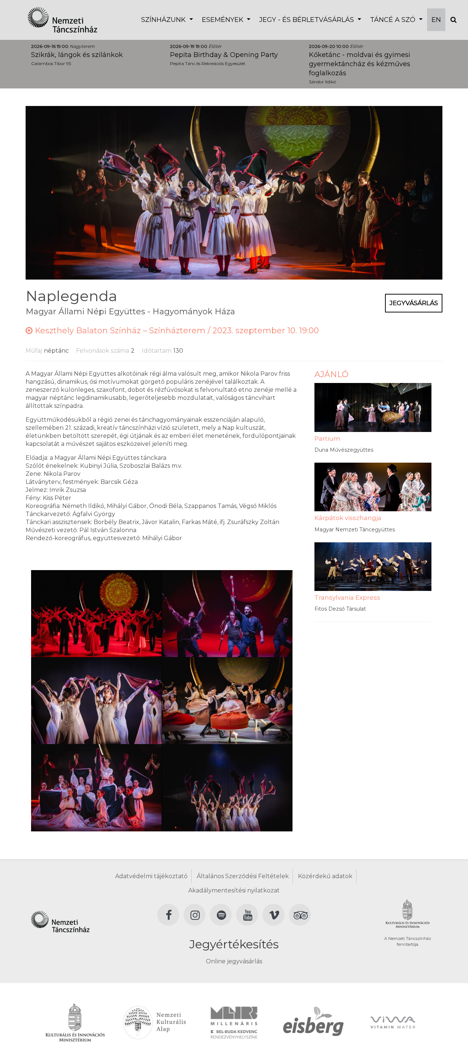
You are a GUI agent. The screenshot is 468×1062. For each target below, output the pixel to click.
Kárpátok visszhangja (347, 517)
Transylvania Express (347, 597)
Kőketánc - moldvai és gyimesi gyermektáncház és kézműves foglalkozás (359, 64)
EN (436, 20)
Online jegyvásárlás (234, 961)
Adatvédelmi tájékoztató (151, 876)
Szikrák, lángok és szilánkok (77, 55)
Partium (327, 438)
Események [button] (223, 20)
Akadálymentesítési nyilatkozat (234, 890)
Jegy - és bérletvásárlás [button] (307, 20)
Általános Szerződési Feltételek (243, 876)
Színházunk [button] (164, 20)
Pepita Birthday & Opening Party (224, 55)
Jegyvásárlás (413, 303)
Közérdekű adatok (325, 876)
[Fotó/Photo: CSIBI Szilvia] (96, 613)
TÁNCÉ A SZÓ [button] (393, 20)
